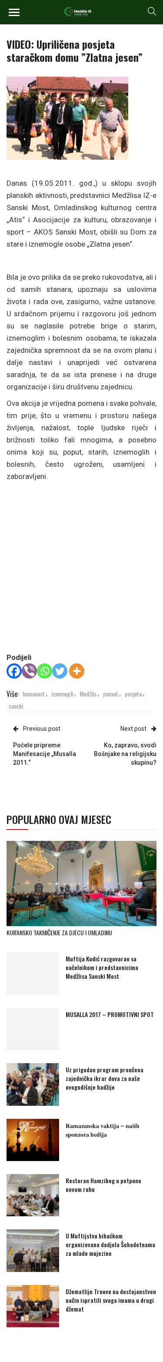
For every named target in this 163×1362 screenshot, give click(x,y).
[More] (76, 671)
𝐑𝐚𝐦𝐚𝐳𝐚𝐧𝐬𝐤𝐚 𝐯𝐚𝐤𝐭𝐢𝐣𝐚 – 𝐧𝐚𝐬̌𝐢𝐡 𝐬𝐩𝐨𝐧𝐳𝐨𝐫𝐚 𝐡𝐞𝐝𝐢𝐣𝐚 (103, 1129)
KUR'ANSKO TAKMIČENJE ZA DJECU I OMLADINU (59, 932)
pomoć (110, 693)
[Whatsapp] (44, 671)
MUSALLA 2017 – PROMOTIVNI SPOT (110, 1014)
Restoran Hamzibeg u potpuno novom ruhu (103, 1185)
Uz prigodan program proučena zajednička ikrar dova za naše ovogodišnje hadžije (104, 1078)
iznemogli (62, 693)
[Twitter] (59, 671)
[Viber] (29, 671)
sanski (16, 705)
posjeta (133, 693)
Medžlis (88, 693)
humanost (34, 693)
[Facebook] (14, 671)
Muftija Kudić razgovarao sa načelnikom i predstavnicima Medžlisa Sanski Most (102, 967)
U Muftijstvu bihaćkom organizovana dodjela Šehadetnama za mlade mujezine (110, 1244)
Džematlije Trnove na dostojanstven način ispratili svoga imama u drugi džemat (111, 1300)
